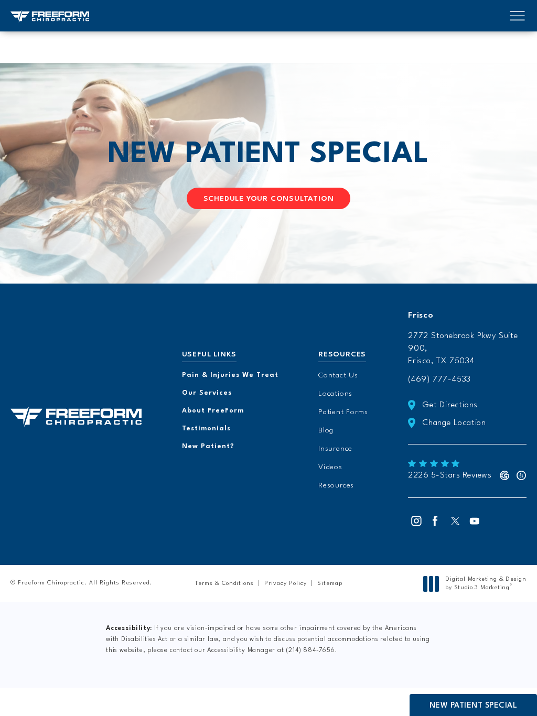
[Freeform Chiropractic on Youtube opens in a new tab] (475, 521)
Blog (326, 430)
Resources (336, 485)
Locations (335, 393)
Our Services (207, 392)
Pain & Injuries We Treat (230, 375)
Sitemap (329, 584)
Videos (330, 467)
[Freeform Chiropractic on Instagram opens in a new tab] (415, 521)
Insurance (335, 448)
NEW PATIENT (268, 154)
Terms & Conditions (224, 584)
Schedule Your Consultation (268, 198)
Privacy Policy (285, 584)
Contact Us (338, 375)
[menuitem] (415, 521)
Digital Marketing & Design (486, 584)
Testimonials (206, 428)
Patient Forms (343, 412)
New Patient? (208, 446)
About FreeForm (213, 410)
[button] (517, 16)
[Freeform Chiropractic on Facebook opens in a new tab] (435, 521)
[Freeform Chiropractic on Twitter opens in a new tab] (455, 521)
